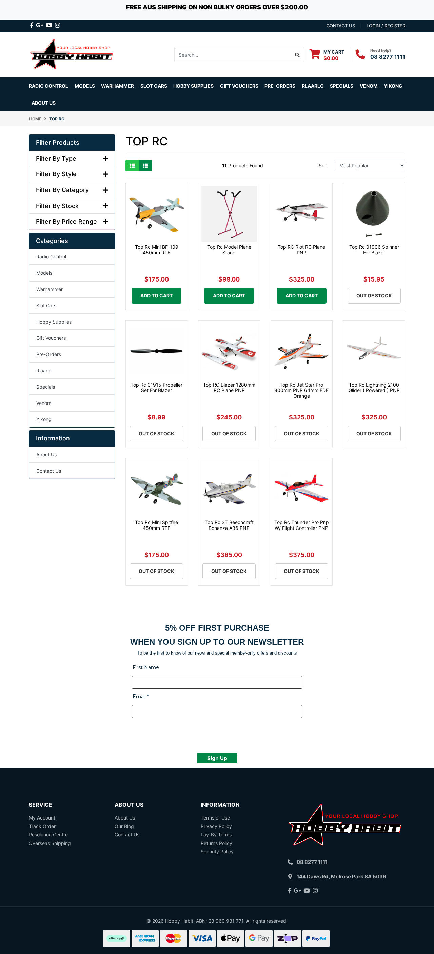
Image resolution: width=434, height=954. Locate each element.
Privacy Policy (216, 826)
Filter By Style (56, 174)
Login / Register (386, 25)
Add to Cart (156, 295)
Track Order (42, 826)
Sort (323, 165)
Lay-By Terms (216, 834)
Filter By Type (56, 158)
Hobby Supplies (54, 322)
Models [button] (85, 86)
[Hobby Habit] (72, 54)
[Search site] (297, 54)
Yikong (393, 86)
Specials (45, 387)
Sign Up (217, 758)
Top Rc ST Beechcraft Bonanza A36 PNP (229, 525)
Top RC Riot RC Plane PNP (301, 249)
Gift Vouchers (239, 86)
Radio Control (51, 257)
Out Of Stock (374, 295)
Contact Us (48, 471)
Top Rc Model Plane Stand (229, 249)
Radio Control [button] (48, 86)
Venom (369, 86)
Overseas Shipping (50, 843)
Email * (141, 696)
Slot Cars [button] (153, 86)
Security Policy (217, 851)
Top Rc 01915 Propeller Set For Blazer (156, 387)
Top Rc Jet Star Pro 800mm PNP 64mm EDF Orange (301, 390)
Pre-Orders (279, 86)
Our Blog (124, 826)
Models (44, 273)
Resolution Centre (48, 834)
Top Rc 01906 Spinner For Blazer (374, 249)
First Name (146, 667)
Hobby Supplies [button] (193, 86)
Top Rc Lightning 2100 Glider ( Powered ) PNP (374, 387)
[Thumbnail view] (132, 165)
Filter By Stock (57, 205)
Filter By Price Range (66, 221)
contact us (341, 25)
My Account (42, 818)
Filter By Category (62, 189)
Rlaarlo (313, 86)
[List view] (145, 165)
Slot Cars (46, 305)
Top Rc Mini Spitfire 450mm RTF (156, 525)
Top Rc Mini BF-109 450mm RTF (156, 249)
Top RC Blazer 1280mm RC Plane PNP (229, 387)
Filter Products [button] (57, 142)
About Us (44, 103)
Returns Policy (216, 843)
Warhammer (117, 86)
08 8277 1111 (387, 56)
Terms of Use (215, 818)
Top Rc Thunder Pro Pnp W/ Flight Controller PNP (301, 525)
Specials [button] (341, 86)
